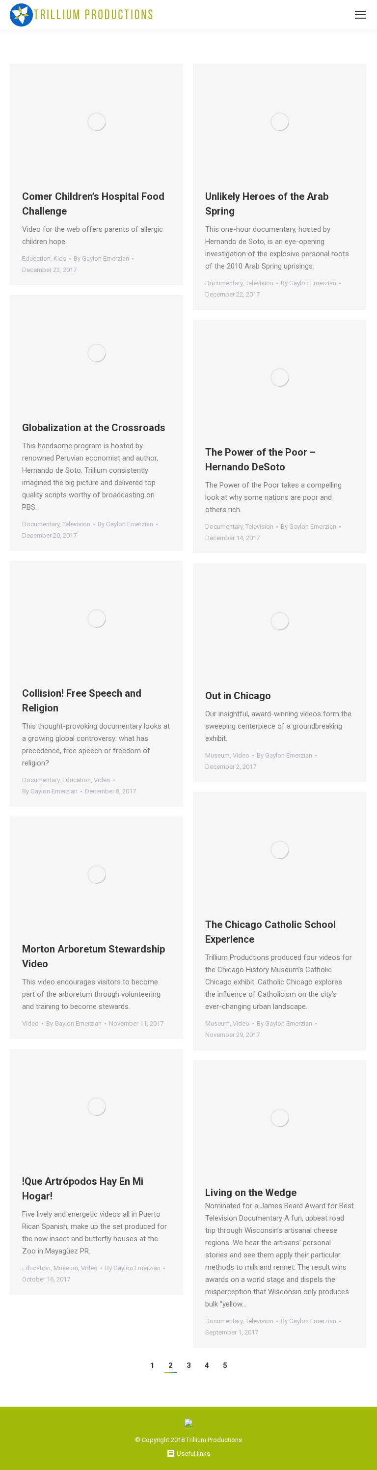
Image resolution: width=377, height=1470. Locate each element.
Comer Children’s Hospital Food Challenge (93, 204)
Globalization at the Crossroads (93, 428)
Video (102, 780)
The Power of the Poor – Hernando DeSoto (260, 459)
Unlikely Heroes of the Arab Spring (266, 204)
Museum (217, 755)
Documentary (223, 283)
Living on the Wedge (250, 1192)
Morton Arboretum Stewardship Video (93, 956)
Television (259, 283)
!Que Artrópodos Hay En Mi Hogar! (82, 1188)
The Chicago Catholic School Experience (270, 932)
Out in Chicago (238, 696)
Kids (60, 258)
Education (36, 258)
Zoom (83, 122)
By (101, 258)
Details (110, 122)
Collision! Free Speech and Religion (81, 700)
